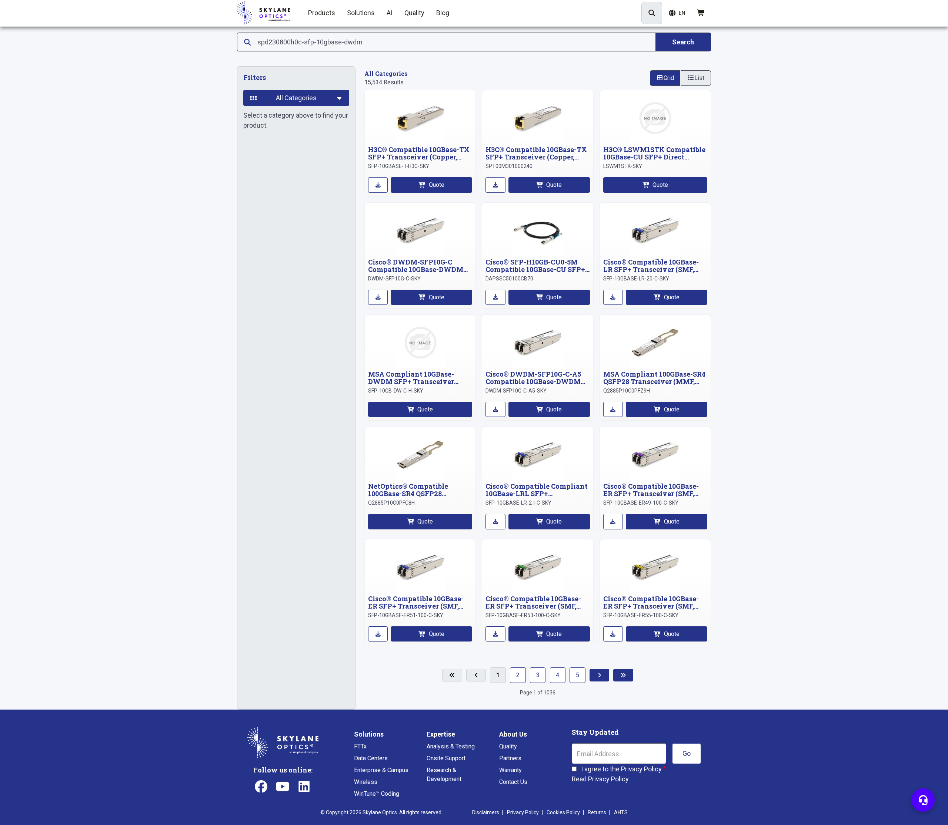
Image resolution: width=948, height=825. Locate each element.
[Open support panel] (923, 800)
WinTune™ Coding (376, 793)
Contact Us (513, 781)
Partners (510, 758)
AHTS (621, 812)
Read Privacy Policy (600, 779)
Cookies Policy (563, 812)
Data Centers (371, 758)
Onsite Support (446, 758)
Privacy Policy (523, 812)
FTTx (360, 746)
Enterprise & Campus (381, 770)
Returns (597, 812)
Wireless (365, 781)
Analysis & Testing (451, 746)
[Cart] (701, 13)
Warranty (510, 770)
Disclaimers (485, 812)
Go (686, 753)
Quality (508, 746)
